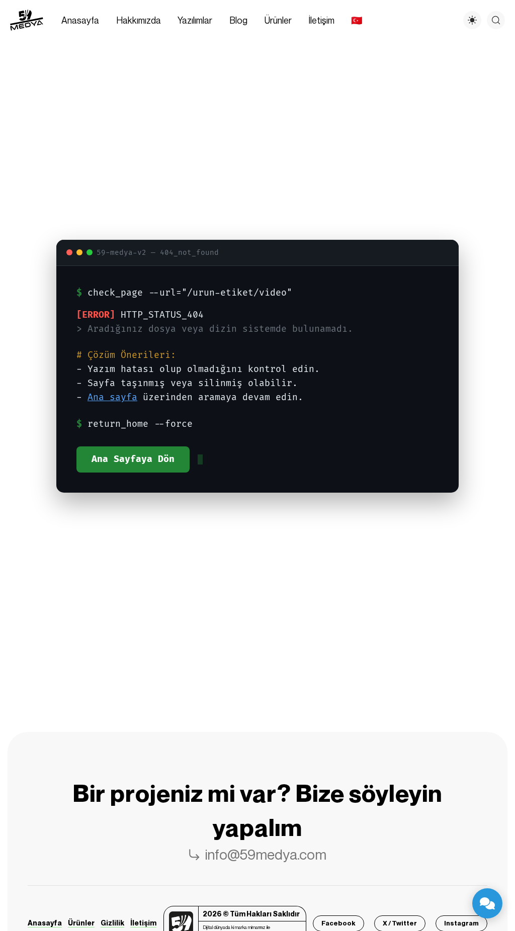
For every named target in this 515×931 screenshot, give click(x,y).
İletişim (143, 923)
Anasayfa (45, 923)
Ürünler (81, 923)
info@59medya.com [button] (265, 854)
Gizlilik (112, 923)
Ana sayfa (112, 397)
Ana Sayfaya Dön (133, 459)
